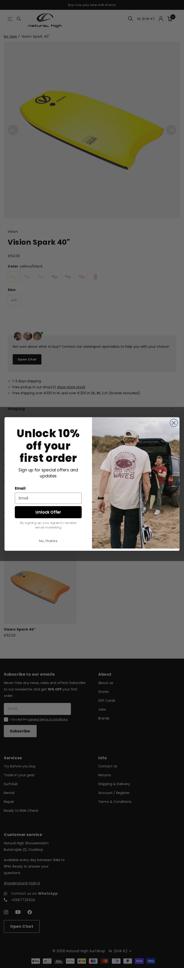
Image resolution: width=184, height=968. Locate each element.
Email (20, 488)
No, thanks (48, 540)
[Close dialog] (174, 423)
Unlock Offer (48, 512)
